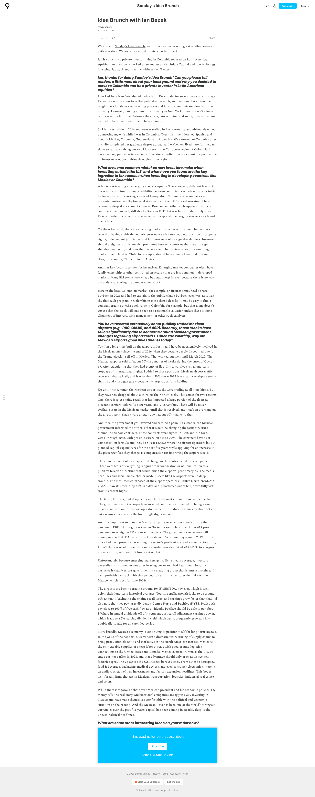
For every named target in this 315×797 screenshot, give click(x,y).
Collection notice (179, 773)
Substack (141, 790)
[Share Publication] (274, 6)
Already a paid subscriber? (157, 754)
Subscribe (288, 6)
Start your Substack (149, 781)
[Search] (267, 6)
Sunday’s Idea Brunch (130, 46)
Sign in (305, 6)
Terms (165, 773)
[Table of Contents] (3, 398)
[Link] (93, 83)
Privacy (156, 773)
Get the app (173, 781)
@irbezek (148, 69)
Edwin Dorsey (105, 27)
